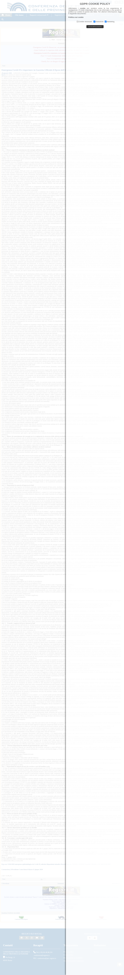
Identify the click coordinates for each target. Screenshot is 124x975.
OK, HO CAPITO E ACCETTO (95, 26)
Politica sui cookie (76, 17)
